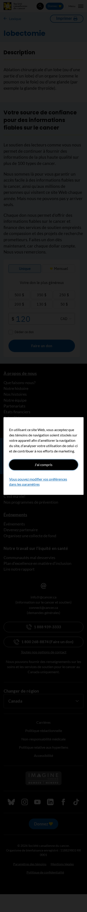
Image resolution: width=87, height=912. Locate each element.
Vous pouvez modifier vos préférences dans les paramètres (38, 481)
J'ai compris (43, 464)
